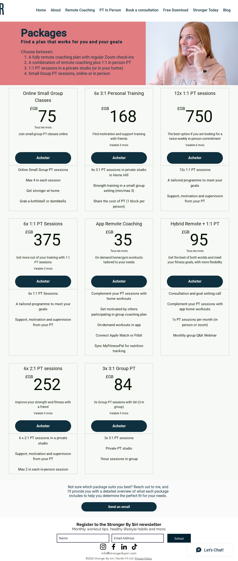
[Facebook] (113, 547)
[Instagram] (103, 547)
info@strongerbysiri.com (118, 553)
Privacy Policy (143, 558)
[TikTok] (134, 547)
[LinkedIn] (124, 547)
